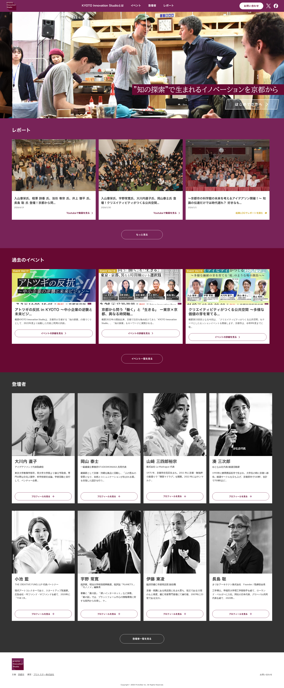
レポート (168, 6)
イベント (136, 6)
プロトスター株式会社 (43, 674)
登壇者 (152, 6)
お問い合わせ (251, 6)
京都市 (21, 674)
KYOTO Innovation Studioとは (103, 6)
